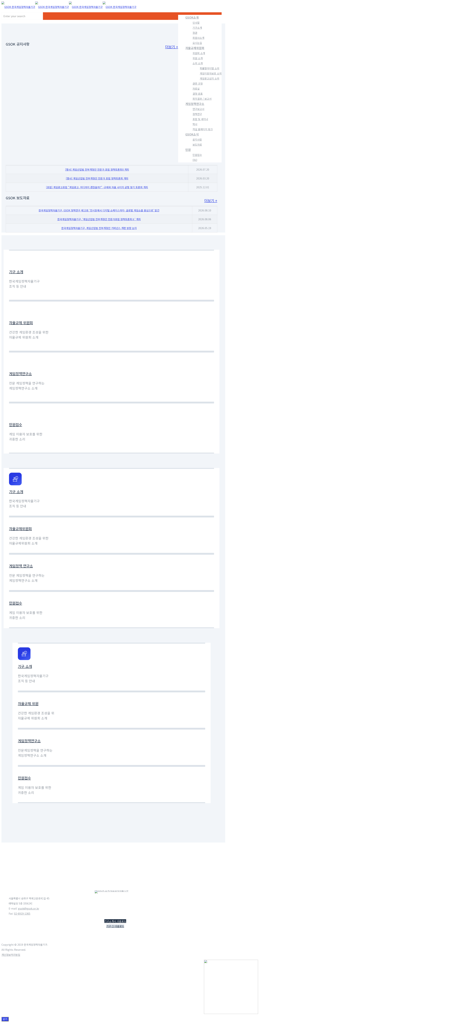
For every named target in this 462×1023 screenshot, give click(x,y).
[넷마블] (62, 859)
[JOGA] (62, 838)
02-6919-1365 (22, 913)
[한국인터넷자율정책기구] (62, 880)
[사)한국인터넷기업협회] (26, 880)
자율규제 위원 (28, 703)
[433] (97, 838)
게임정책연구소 (20, 373)
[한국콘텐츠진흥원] (168, 859)
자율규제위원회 (20, 528)
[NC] (97, 859)
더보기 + (171, 46)
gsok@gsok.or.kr (28, 908)
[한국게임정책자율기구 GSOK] (68, 6)
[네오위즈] (204, 838)
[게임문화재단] (133, 880)
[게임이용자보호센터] (204, 859)
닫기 (5, 1019)
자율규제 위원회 (21, 322)
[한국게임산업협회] (133, 859)
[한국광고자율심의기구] (97, 880)
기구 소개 (16, 271)
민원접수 (15, 424)
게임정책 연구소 (21, 565)
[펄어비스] (133, 838)
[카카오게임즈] (168, 838)
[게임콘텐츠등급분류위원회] (204, 880)
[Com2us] (26, 838)
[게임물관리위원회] (168, 880)
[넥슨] (26, 859)
